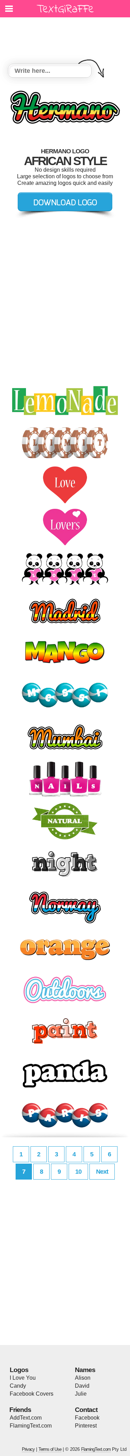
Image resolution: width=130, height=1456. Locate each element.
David (82, 1386)
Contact (86, 1409)
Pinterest (86, 1426)
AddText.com (26, 1418)
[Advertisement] (66, 36)
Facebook (87, 1418)
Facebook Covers (31, 1394)
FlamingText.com (31, 1426)
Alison (82, 1378)
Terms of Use (49, 1449)
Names (85, 1369)
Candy (18, 1386)
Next (102, 1171)
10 (78, 1171)
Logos (19, 1369)
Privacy (28, 1449)
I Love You (23, 1378)
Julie (81, 1394)
